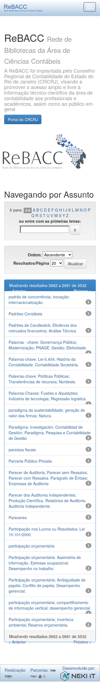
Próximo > (82, 291)
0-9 (28, 210)
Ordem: (35, 254)
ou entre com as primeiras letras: (50, 221)
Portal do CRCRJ (23, 119)
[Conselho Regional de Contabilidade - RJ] (9, 676)
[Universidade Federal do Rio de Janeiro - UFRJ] (40, 676)
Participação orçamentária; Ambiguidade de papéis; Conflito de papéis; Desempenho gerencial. (47, 585)
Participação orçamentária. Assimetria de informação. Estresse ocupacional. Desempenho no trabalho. (45, 562)
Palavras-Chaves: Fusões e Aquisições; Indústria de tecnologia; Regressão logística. (48, 395)
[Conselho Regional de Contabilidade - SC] (34, 676)
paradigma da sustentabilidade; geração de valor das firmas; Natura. (47, 412)
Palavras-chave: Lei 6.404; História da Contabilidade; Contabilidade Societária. (44, 361)
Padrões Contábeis (25, 313)
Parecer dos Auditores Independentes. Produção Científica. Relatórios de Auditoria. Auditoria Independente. (47, 500)
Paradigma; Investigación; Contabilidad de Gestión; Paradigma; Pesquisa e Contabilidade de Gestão (50, 432)
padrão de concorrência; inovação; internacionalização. (39, 299)
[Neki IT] (78, 675)
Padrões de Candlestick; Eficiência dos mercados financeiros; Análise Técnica (43, 327)
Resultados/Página (31, 263)
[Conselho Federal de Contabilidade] (53, 670)
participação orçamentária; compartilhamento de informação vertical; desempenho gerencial (49, 605)
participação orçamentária (31, 546)
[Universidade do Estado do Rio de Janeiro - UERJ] (44, 676)
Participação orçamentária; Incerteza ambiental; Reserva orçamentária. (41, 622)
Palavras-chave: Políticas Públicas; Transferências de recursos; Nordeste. (42, 378)
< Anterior (17, 291)
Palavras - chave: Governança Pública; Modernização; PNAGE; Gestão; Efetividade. (48, 344)
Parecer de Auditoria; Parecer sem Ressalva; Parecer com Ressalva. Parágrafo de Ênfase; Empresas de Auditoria (48, 478)
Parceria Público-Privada (30, 461)
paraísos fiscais (22, 449)
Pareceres (18, 517)
